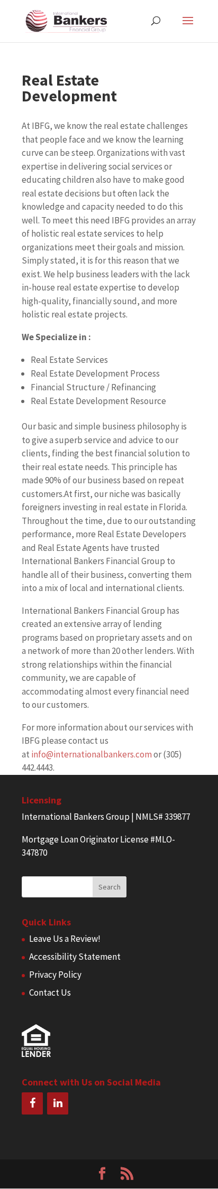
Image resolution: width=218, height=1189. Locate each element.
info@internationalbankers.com (91, 754)
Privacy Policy (55, 974)
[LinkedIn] (57, 1103)
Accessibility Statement (75, 956)
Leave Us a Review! (65, 938)
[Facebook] (32, 1103)
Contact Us (50, 992)
